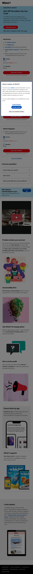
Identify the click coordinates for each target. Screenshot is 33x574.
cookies (12, 88)
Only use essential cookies (16, 111)
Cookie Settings (16, 104)
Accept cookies (16, 107)
